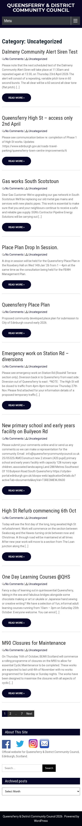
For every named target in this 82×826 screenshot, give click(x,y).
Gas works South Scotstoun (30, 181)
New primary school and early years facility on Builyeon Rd (38, 428)
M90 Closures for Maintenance (34, 643)
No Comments (14, 59)
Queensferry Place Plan (26, 305)
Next (29, 713)
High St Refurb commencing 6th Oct (39, 511)
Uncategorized (38, 59)
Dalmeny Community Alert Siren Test (39, 52)
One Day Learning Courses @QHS (36, 577)
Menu (8, 21)
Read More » (16, 97)
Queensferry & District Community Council (41, 7)
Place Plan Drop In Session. (30, 247)
